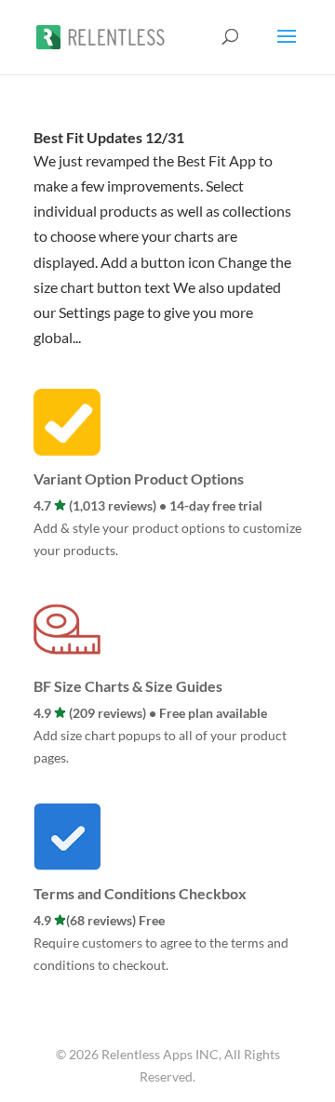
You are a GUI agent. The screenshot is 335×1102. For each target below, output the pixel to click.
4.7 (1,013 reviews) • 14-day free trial (148, 505)
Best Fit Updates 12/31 (109, 137)
